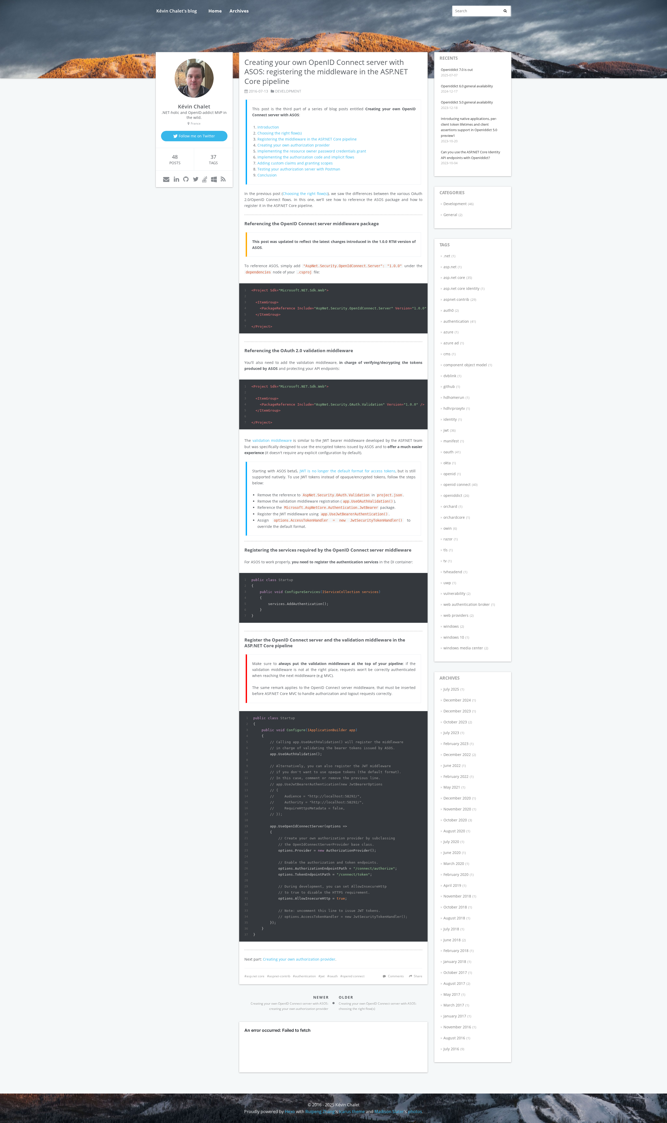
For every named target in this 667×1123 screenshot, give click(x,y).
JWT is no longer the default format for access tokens (348, 470)
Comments (396, 976)
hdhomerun (453, 397)
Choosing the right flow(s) (279, 133)
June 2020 (452, 852)
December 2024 (457, 700)
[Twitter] (196, 179)
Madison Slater (389, 1111)
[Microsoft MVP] (214, 179)
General (450, 214)
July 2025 (451, 689)
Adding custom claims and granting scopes (295, 163)
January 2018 (454, 961)
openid (449, 473)
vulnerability (454, 593)
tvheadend (452, 571)
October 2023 (455, 721)
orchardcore (454, 517)
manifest (451, 440)
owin (447, 528)
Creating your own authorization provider (293, 145)
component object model (465, 364)
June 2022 (452, 765)
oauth (333, 976)
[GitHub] (186, 179)
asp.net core (255, 976)
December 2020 (457, 798)
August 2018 (454, 918)
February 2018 (455, 950)
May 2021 (451, 787)
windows (451, 626)
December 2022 (457, 754)
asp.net (449, 266)
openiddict (452, 495)
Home (215, 11)
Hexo (290, 1111)
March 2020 (453, 863)
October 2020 (455, 819)
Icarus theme (352, 1111)
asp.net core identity (461, 288)
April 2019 (452, 885)
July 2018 (451, 928)
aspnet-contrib (279, 976)
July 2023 (451, 732)
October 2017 (455, 972)
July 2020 (451, 841)
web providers (455, 615)
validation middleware (272, 440)
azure (448, 331)
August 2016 (454, 1037)
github (449, 386)
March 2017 (453, 1005)
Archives (239, 11)
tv (445, 560)
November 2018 (457, 896)
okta (447, 462)
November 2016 (457, 1026)
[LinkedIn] (176, 179)
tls (445, 549)
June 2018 (452, 939)
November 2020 (457, 809)
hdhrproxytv (454, 408)
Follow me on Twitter (196, 135)
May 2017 (451, 994)
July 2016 (451, 1048)
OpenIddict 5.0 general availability (467, 102)
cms (446, 353)
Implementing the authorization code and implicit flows (305, 157)
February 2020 (455, 874)
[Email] (166, 179)
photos (415, 1111)
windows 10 (453, 637)
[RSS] (223, 179)
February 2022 (455, 776)
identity (450, 419)
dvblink (449, 375)
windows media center (463, 647)
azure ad (451, 342)
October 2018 (455, 907)
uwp (447, 582)
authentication (305, 976)
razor (448, 538)
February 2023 (455, 743)
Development (288, 91)
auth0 (448, 310)
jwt (322, 976)
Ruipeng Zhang (320, 1111)
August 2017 (454, 983)
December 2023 (457, 711)
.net (446, 255)
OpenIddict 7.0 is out (457, 69)
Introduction (268, 127)
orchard (450, 506)
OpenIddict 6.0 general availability (467, 86)
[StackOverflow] (204, 179)
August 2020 (454, 830)
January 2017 (454, 1016)
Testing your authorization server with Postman (298, 169)
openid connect (353, 976)
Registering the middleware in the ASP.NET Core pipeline (307, 139)
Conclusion (267, 175)
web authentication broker (466, 604)
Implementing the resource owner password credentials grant (311, 151)
